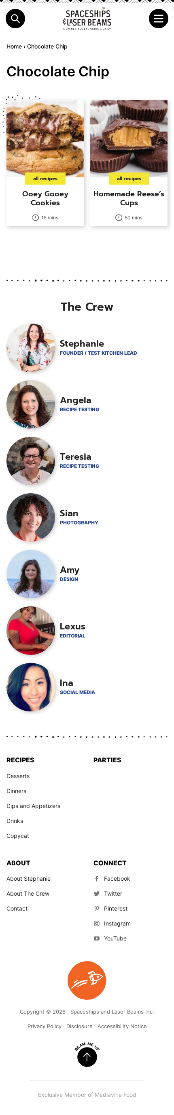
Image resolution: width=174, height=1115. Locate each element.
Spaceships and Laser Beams (87, 18)
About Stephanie (28, 878)
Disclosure (79, 1026)
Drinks (14, 820)
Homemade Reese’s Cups (128, 198)
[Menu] (158, 18)
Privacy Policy (45, 1026)
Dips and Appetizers (33, 805)
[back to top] (87, 1054)
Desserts (18, 775)
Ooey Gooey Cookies (45, 198)
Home (14, 46)
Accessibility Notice (122, 1026)
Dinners (16, 790)
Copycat (17, 835)
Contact (17, 908)
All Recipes (45, 178)
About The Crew (27, 893)
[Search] (15, 18)
